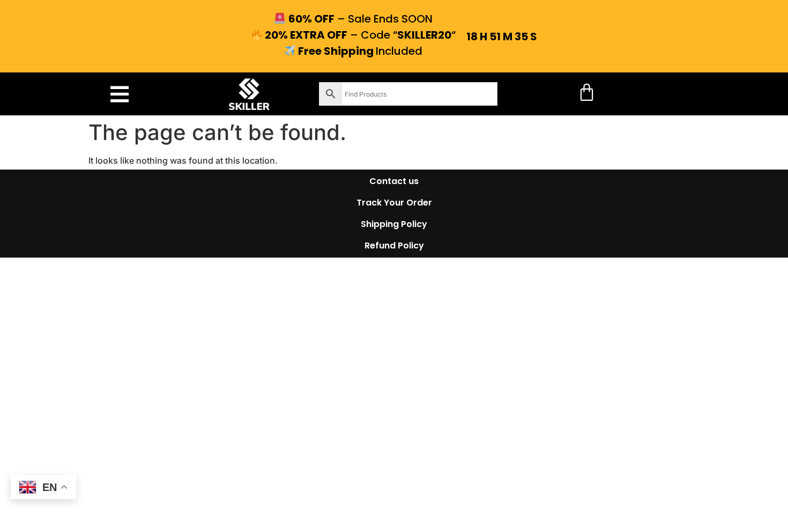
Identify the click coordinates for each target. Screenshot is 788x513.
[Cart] (586, 92)
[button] (119, 94)
